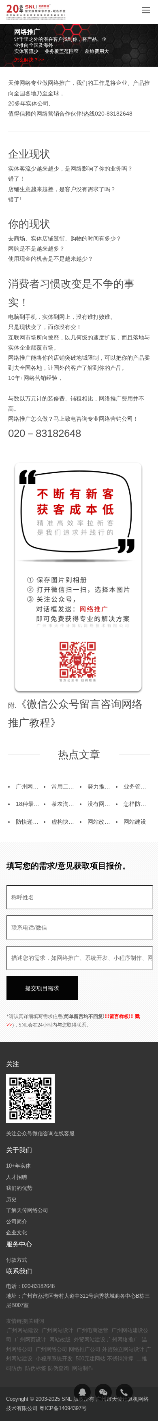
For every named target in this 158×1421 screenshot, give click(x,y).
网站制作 (82, 1368)
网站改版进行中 (107, 821)
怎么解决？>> (29, 60)
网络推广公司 (84, 1349)
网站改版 (59, 1340)
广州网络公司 (51, 1349)
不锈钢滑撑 (120, 1359)
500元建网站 (90, 1359)
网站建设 (135, 821)
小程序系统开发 (54, 1359)
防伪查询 (58, 1368)
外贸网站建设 (89, 1340)
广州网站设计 (57, 1330)
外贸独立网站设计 (123, 1349)
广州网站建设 (22, 1330)
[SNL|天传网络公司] (36, 12)
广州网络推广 (123, 1340)
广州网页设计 (30, 1340)
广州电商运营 (92, 1330)
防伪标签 (35, 1368)
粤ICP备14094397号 (63, 1408)
